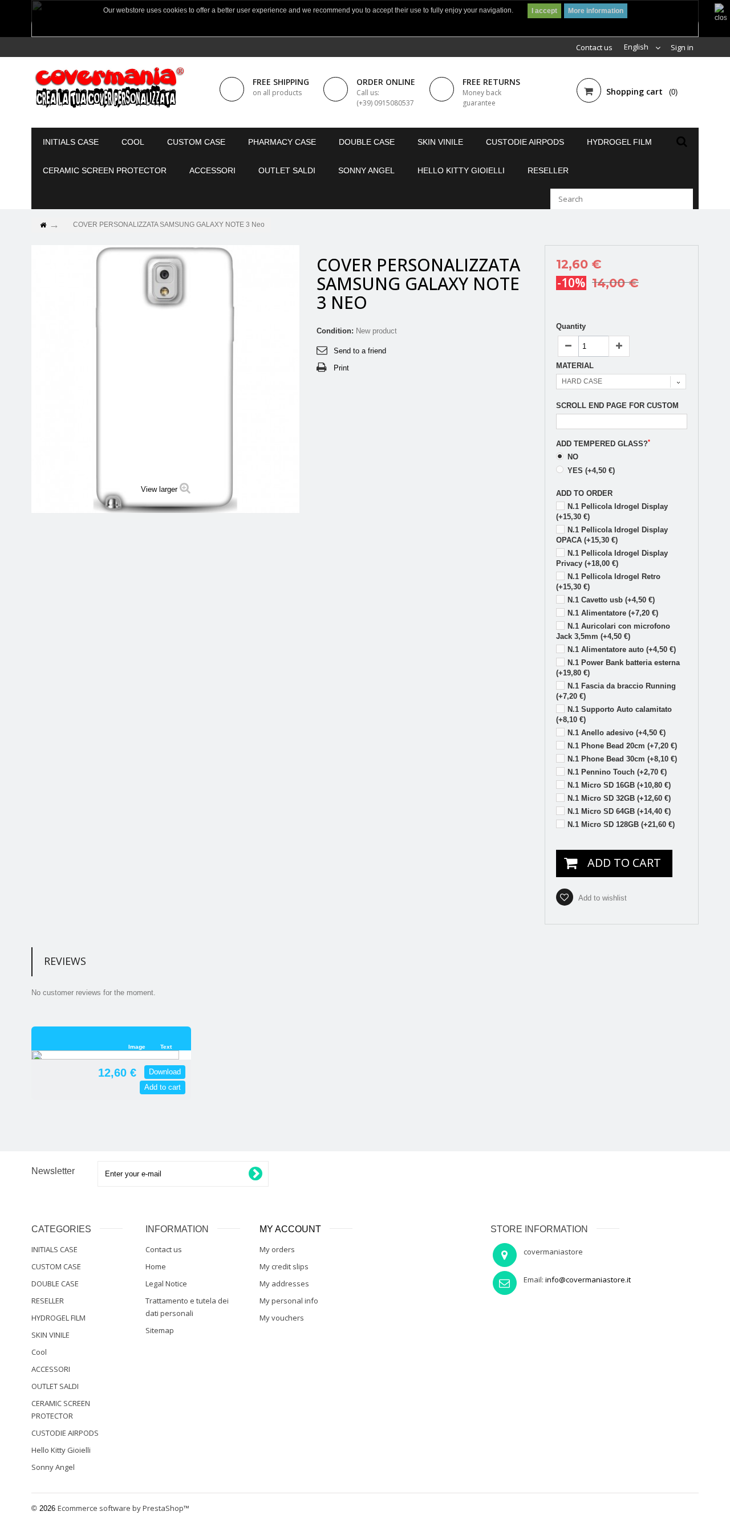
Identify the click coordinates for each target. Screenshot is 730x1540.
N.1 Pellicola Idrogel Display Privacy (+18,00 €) (612, 558)
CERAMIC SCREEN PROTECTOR (105, 170)
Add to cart (162, 1087)
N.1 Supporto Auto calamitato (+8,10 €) (614, 714)
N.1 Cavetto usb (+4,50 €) (611, 600)
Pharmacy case (282, 141)
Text (166, 1047)
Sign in (682, 47)
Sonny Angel (366, 170)
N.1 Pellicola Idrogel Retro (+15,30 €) (608, 581)
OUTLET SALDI (286, 170)
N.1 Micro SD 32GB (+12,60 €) (619, 798)
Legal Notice (166, 1283)
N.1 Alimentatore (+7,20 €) (612, 613)
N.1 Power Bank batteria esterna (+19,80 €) (618, 667)
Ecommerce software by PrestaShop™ (123, 1508)
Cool (132, 141)
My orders (277, 1249)
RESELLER (548, 170)
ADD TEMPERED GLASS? (603, 443)
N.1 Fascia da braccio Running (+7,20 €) (616, 691)
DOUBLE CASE (367, 141)
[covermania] (108, 88)
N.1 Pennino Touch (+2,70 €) (617, 772)
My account (290, 1229)
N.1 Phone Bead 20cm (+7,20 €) (622, 746)
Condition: (335, 331)
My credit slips (284, 1266)
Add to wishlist (602, 898)
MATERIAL (576, 365)
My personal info (288, 1300)
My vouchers (281, 1318)
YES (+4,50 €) (590, 470)
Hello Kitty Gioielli (461, 170)
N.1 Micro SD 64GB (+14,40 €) (619, 811)
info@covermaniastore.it (588, 1279)
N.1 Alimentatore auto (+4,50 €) (621, 649)
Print (341, 368)
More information (595, 11)
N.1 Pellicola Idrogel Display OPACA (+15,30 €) (612, 534)
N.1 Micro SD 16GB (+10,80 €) (619, 785)
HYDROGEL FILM (619, 141)
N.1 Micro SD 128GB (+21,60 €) (621, 824)
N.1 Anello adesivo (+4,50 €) (616, 732)
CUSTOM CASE (196, 141)
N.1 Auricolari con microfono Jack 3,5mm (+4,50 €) (613, 631)
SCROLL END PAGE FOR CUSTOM (617, 405)
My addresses (284, 1283)
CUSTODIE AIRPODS (525, 141)
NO (571, 457)
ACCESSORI (212, 170)
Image (136, 1047)
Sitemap (159, 1330)
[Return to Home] (43, 225)
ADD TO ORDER (584, 493)
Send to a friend (360, 351)
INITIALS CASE (71, 141)
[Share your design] (43, 1072)
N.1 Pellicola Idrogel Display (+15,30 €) (612, 511)
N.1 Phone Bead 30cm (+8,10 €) (622, 759)
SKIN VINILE (440, 141)
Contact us (594, 47)
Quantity (571, 326)
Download (165, 1072)
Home (155, 1266)
